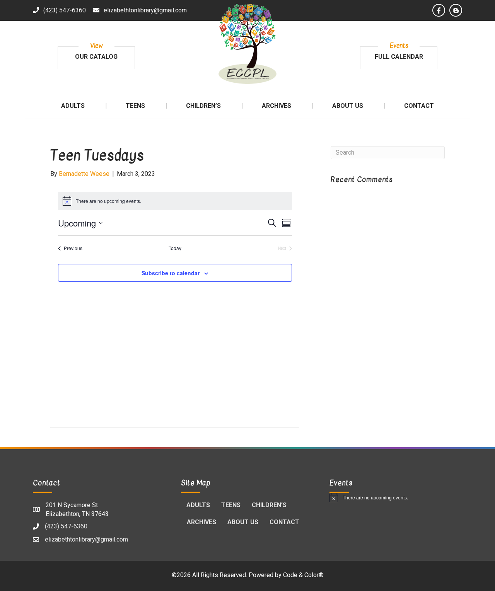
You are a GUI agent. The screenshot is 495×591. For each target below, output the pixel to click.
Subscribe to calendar (171, 273)
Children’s (269, 505)
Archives (201, 522)
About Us (242, 522)
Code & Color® (303, 575)
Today (175, 248)
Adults (198, 505)
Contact (284, 522)
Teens (231, 505)
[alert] (395, 497)
